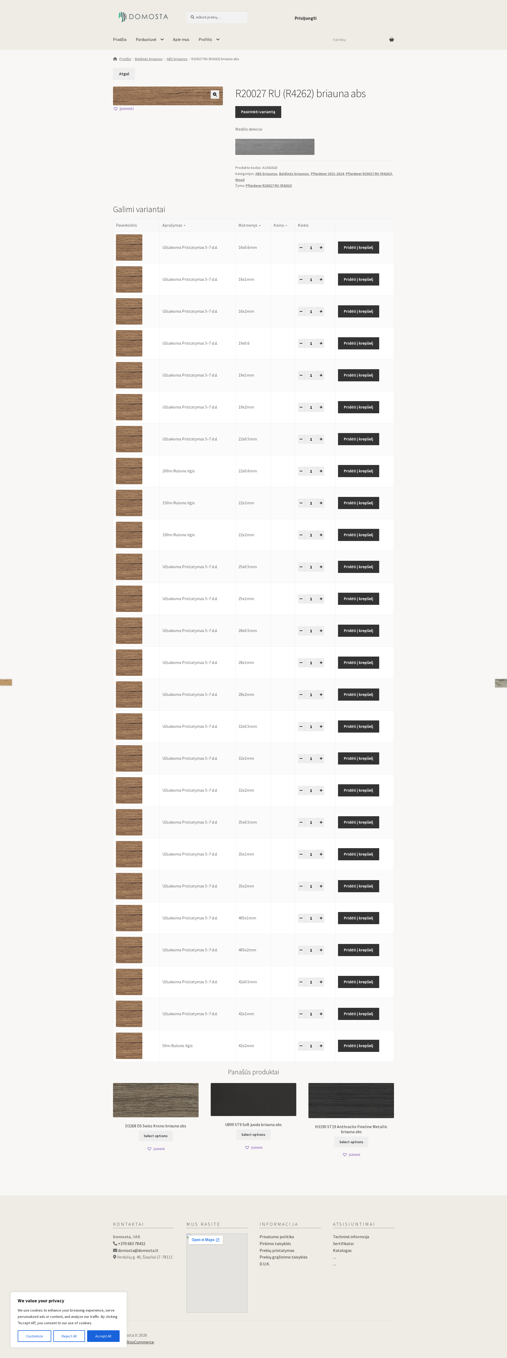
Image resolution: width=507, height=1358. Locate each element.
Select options (156, 1135)
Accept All (103, 1336)
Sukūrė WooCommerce (133, 1342)
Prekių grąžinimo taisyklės (284, 1257)
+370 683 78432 (131, 1243)
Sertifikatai (343, 1243)
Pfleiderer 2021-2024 (327, 173)
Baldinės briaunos (149, 58)
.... (334, 1257)
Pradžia (119, 39)
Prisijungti (306, 18)
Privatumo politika (277, 1236)
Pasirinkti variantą (258, 111)
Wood (240, 179)
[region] (69, 1319)
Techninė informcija (351, 1236)
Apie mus (181, 39)
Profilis (205, 39)
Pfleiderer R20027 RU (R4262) (369, 173)
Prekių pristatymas (277, 1250)
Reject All (69, 1336)
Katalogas (342, 1250)
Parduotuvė (146, 39)
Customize (34, 1336)
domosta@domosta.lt (138, 1250)
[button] (215, 94)
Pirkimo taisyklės (275, 1243)
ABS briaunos (177, 58)
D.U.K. (265, 1263)
